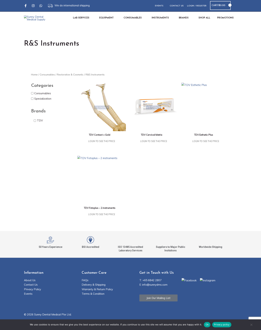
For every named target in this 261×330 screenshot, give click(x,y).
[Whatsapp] (40, 5)
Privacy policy (222, 324)
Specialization (42, 98)
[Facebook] (25, 5)
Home (34, 74)
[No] (251, 325)
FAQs (85, 280)
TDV (40, 120)
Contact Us (31, 284)
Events (28, 293)
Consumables (47, 74)
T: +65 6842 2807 (150, 280)
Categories (42, 85)
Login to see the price (101, 141)
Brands (38, 111)
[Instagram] (33, 5)
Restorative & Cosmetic (70, 74)
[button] (235, 6)
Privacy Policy (32, 289)
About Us (30, 280)
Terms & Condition (93, 293)
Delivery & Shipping (93, 284)
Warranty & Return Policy (97, 289)
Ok (207, 324)
